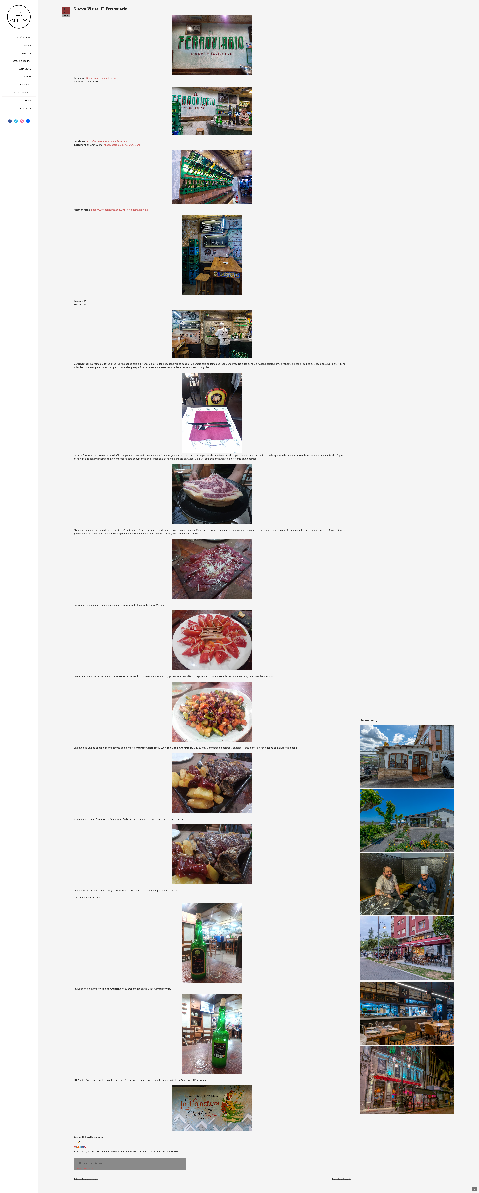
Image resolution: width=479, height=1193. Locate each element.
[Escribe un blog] (77, 1147)
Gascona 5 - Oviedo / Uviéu (101, 78)
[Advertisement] (405, 695)
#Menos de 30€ (129, 1151)
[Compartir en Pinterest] (85, 1147)
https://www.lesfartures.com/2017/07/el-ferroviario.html (120, 209)
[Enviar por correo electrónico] (75, 1147)
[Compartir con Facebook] (82, 1147)
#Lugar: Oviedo (110, 1151)
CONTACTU (25, 108)
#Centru (95, 1151)
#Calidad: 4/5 (81, 1151)
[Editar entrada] (78, 1142)
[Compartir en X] (80, 1147)
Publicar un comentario (86, 1168)
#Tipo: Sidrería (171, 1151)
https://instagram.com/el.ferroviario (122, 145)
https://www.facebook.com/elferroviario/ (107, 141)
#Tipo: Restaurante (150, 1151)
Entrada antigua (340, 1179)
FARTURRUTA (24, 69)
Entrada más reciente (87, 1179)
